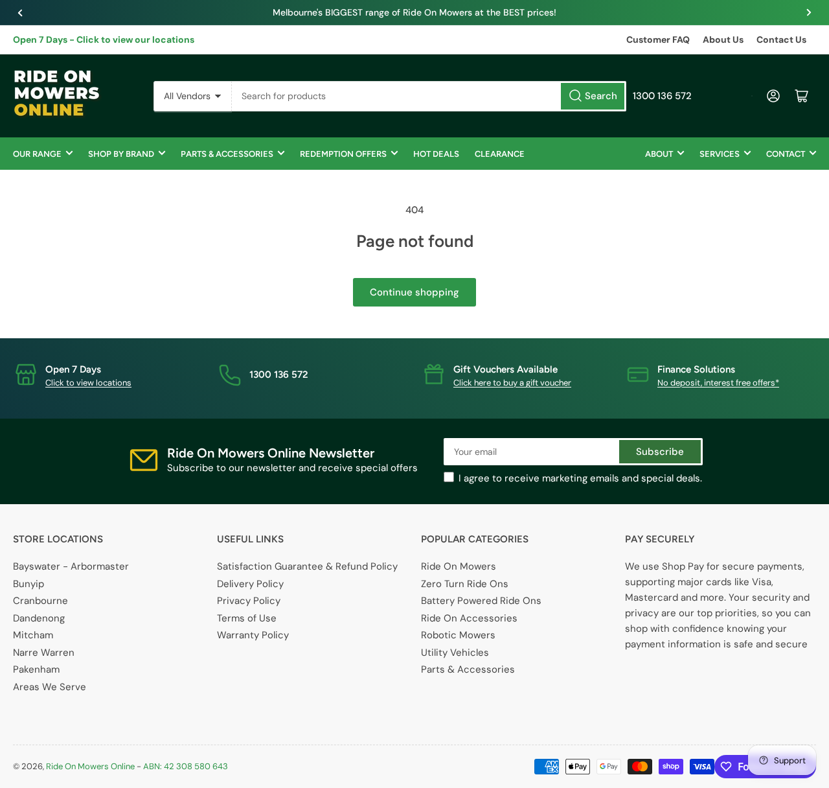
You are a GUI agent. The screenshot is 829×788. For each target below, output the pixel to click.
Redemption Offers (343, 154)
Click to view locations (88, 382)
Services (719, 154)
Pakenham (36, 669)
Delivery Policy (250, 583)
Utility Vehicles (455, 652)
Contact (785, 154)
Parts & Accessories (227, 154)
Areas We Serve (49, 686)
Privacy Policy (248, 600)
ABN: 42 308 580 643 (185, 766)
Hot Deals (436, 154)
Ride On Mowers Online (90, 766)
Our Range (37, 154)
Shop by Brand (121, 154)
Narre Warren (43, 652)
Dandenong (39, 618)
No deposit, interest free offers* (718, 382)
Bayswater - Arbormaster (71, 566)
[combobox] (429, 96)
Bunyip (28, 583)
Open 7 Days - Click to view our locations (103, 39)
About (659, 154)
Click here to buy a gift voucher (512, 382)
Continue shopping (414, 292)
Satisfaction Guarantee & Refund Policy (307, 566)
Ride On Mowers (458, 566)
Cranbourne (40, 600)
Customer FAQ (658, 39)
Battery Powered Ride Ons (481, 600)
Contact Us (781, 39)
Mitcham (33, 635)
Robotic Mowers (458, 635)
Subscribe (660, 451)
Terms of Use (247, 618)
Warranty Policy (253, 635)
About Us (723, 39)
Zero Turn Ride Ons (464, 583)
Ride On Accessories (469, 618)
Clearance (500, 154)
